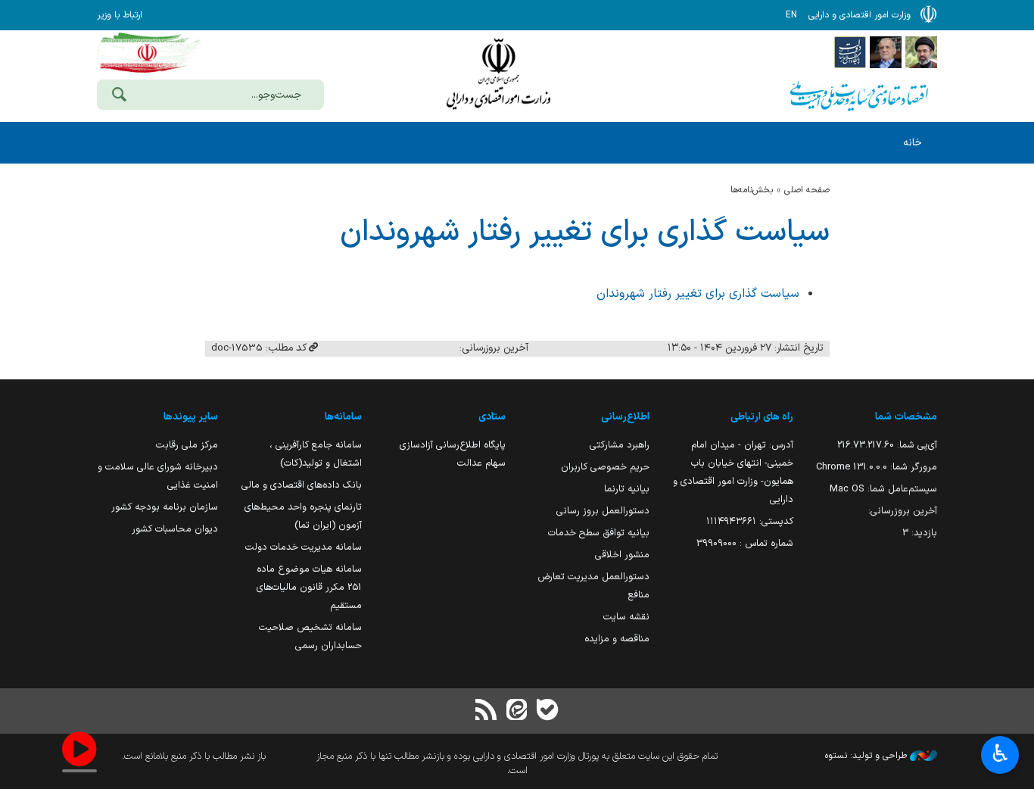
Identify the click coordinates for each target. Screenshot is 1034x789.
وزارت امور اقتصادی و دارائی (498, 73)
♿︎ (1000, 753)
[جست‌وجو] (119, 96)
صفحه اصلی (807, 190)
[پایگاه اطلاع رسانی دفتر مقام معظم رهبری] (921, 51)
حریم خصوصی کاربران (605, 467)
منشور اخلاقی (622, 554)
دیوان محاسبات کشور (175, 529)
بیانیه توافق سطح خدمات (598, 532)
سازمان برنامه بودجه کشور (164, 507)
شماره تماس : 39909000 (744, 543)
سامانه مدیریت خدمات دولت (303, 547)
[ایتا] (517, 711)
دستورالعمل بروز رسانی (602, 511)
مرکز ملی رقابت (187, 445)
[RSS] (487, 711)
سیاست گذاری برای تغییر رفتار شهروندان (585, 232)
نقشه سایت (626, 617)
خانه (912, 143)
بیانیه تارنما (626, 489)
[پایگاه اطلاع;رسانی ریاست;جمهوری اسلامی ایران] (886, 51)
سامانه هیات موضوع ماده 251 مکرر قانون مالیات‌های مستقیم (309, 587)
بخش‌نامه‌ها (751, 190)
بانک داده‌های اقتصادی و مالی (301, 485)
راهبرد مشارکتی (619, 445)
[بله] (547, 711)
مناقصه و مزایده (616, 639)
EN (791, 15)
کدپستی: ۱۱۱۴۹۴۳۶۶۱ (749, 521)
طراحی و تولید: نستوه (867, 755)
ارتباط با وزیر (119, 15)
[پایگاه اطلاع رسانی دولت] (850, 51)
